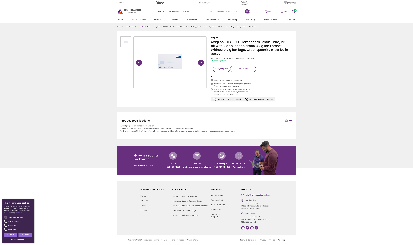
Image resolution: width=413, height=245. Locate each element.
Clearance (290, 19)
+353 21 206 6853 (252, 217)
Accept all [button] (11, 235)
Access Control (139, 19)
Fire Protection (212, 19)
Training (186, 11)
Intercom (174, 19)
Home (119, 27)
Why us (161, 11)
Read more (19, 213)
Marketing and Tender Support (186, 215)
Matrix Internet (193, 240)
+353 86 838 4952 (221, 167)
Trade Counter (270, 19)
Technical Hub (217, 200)
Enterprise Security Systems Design (187, 201)
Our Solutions (173, 11)
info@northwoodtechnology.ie (196, 167)
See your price (221, 69)
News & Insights (217, 195)
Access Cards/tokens (144, 27)
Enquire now (243, 69)
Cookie (272, 240)
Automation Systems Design (184, 210)
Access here (239, 167)
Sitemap (281, 240)
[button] (18, 239)
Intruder (157, 19)
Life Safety (250, 19)
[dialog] (18, 221)
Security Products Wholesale (185, 196)
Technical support (215, 215)
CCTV (120, 19)
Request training (218, 205)
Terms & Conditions (248, 240)
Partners (143, 210)
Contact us (216, 209)
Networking (232, 19)
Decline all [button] (25, 234)
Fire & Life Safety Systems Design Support (190, 206)
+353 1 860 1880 (173, 167)
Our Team (144, 201)
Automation (192, 19)
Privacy (263, 240)
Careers (143, 205)
